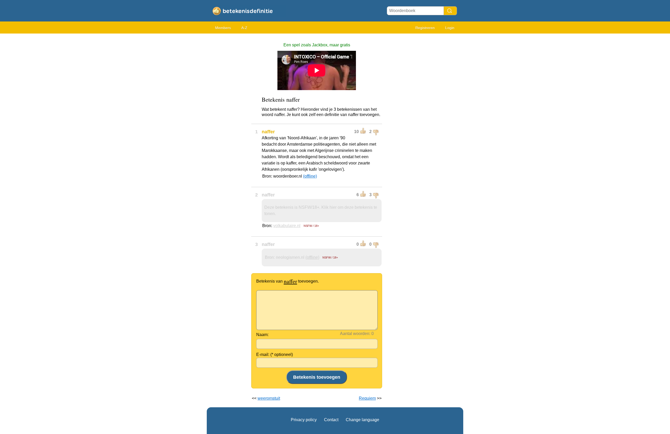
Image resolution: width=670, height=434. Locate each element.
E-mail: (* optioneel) (274, 354)
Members (223, 28)
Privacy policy (304, 419)
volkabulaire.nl (286, 225)
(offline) (310, 176)
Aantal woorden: (355, 333)
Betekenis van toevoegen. (287, 281)
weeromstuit (269, 398)
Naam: (262, 334)
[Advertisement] (228, 115)
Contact (331, 419)
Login (449, 28)
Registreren (425, 28)
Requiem (367, 398)
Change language (362, 419)
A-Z (244, 28)
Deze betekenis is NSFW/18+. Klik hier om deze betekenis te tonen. (320, 210)
